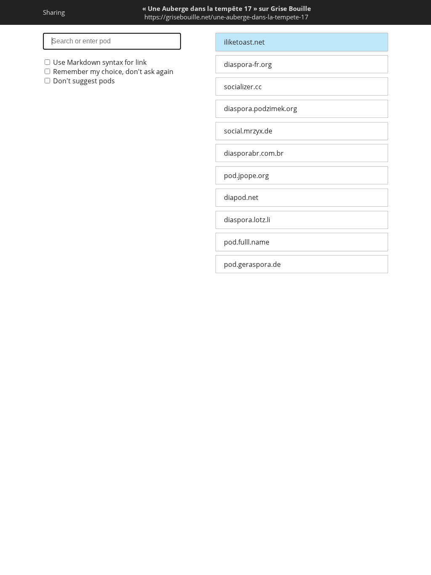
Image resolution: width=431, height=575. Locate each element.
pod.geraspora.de (252, 264)
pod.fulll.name (246, 242)
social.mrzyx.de (248, 131)
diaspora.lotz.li (247, 219)
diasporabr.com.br (254, 153)
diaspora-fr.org (248, 64)
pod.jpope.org (246, 175)
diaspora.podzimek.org (260, 108)
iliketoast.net (244, 42)
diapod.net (241, 197)
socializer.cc (243, 86)
